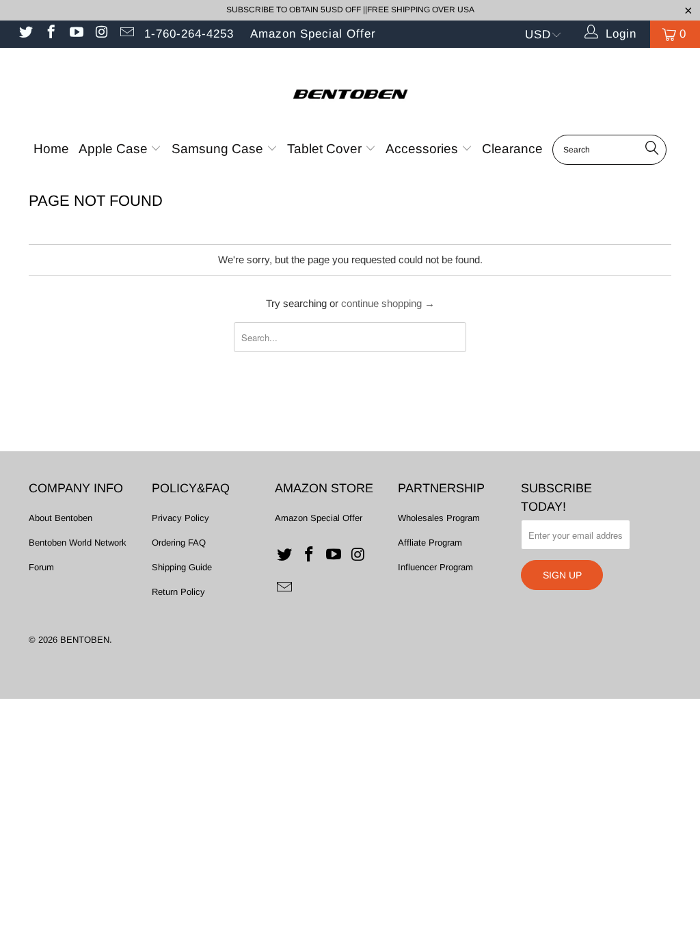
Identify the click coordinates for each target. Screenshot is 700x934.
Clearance (512, 149)
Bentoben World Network (77, 542)
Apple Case (115, 149)
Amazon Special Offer (313, 33)
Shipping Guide (182, 567)
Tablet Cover (326, 149)
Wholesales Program (439, 518)
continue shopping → (388, 303)
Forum (41, 567)
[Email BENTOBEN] (126, 33)
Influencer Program (435, 567)
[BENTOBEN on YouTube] (75, 33)
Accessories (423, 149)
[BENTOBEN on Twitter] (25, 33)
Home (51, 149)
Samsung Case (219, 149)
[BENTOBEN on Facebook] (50, 33)
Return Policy (178, 592)
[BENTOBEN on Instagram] (101, 33)
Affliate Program (430, 542)
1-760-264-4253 (189, 33)
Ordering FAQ (179, 542)
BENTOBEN (84, 640)
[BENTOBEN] (350, 90)
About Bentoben (60, 518)
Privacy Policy (180, 518)
